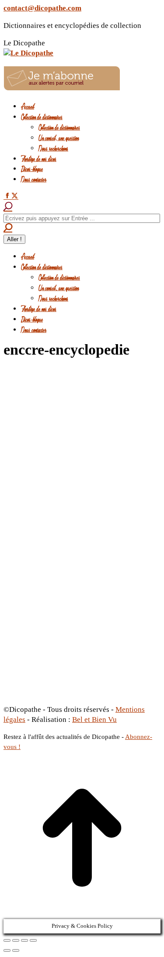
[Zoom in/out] (33, 940)
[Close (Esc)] (6, 940)
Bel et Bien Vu (94, 719)
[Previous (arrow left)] (6, 950)
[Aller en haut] (82, 913)
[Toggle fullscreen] (24, 940)
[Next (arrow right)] (15, 950)
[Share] (15, 940)
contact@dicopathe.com (42, 8)
